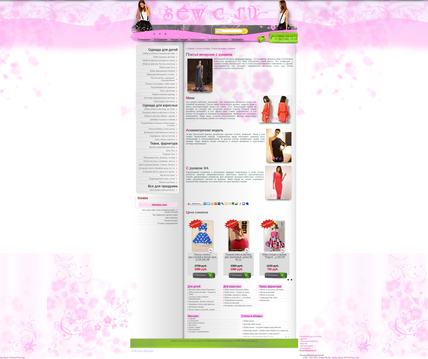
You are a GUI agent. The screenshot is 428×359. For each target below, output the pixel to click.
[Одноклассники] (212, 203)
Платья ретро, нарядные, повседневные (163, 79)
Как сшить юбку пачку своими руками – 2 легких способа (160, 211)
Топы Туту (170, 151)
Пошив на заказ (171, 221)
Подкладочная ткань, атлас (162, 179)
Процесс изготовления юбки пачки (258, 337)
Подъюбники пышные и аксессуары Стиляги (158, 124)
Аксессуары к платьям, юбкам (202, 310)
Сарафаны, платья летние (162, 136)
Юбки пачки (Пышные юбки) (237, 290)
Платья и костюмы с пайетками (160, 84)
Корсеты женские (232, 303)
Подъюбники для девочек (163, 87)
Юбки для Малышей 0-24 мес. (161, 74)
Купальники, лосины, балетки (201, 302)
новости (175, 341)
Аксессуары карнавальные (162, 190)
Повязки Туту (169, 154)
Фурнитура (264, 300)
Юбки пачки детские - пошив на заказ (202, 293)
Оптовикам (160, 38)
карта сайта (196, 341)
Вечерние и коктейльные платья (238, 306)
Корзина (143, 197)
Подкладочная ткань (269, 298)
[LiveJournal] (222, 203)
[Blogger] (226, 203)
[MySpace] (247, 203)
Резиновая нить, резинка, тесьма (159, 158)
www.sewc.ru (252, 341)
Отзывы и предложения (199, 332)
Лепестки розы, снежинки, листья (159, 161)
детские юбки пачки (252, 324)
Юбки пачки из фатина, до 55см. (159, 109)
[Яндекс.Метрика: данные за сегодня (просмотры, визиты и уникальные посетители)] (142, 350)
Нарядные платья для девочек (202, 304)
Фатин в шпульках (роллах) (272, 290)
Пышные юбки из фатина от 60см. (158, 112)
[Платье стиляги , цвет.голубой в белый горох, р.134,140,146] (203, 251)
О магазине (144, 38)
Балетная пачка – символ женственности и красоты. (266, 330)
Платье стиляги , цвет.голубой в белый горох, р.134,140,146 (202, 257)
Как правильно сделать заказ (165, 215)
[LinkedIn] (243, 203)
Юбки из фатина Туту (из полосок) (159, 64)
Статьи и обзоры (203, 48)
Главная (190, 48)
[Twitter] (208, 203)
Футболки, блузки (196, 307)
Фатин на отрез (167, 175)
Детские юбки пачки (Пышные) (202, 290)
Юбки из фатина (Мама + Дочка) (159, 116)
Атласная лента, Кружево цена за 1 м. (157, 168)
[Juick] (240, 203)
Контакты (237, 38)
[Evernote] (233, 203)
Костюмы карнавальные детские (159, 98)
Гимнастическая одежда (163, 94)
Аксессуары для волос (164, 101)
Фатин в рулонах (267, 295)
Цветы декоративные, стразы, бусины (157, 165)
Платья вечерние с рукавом (223, 48)
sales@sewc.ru (227, 341)
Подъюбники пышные (234, 300)
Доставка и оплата (218, 38)
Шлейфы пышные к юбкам (236, 295)
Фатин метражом (267, 292)
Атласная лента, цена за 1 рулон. (159, 172)
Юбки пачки (249, 321)
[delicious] (236, 203)
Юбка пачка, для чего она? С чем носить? (262, 334)
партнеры (185, 341)
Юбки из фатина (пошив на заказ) (159, 60)
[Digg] (229, 203)
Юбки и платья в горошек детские (159, 53)
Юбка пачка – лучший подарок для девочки (262, 327)
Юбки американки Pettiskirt (162, 71)
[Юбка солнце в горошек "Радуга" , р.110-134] (274, 251)
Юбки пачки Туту (167, 67)
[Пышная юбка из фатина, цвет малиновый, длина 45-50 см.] (239, 251)
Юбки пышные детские (164, 57)
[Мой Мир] (219, 203)
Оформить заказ (159, 205)
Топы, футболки (167, 91)
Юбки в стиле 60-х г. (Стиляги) (237, 298)
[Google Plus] (215, 203)
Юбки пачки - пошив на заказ (237, 292)
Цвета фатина (172, 218)
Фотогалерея (198, 38)
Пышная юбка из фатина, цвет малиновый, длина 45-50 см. (238, 257)
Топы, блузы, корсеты (165, 139)
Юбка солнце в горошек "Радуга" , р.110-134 (274, 255)
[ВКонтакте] (205, 203)
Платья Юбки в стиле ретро (162, 129)
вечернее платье (243, 59)
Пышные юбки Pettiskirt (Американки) (198, 298)
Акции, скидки (179, 38)
